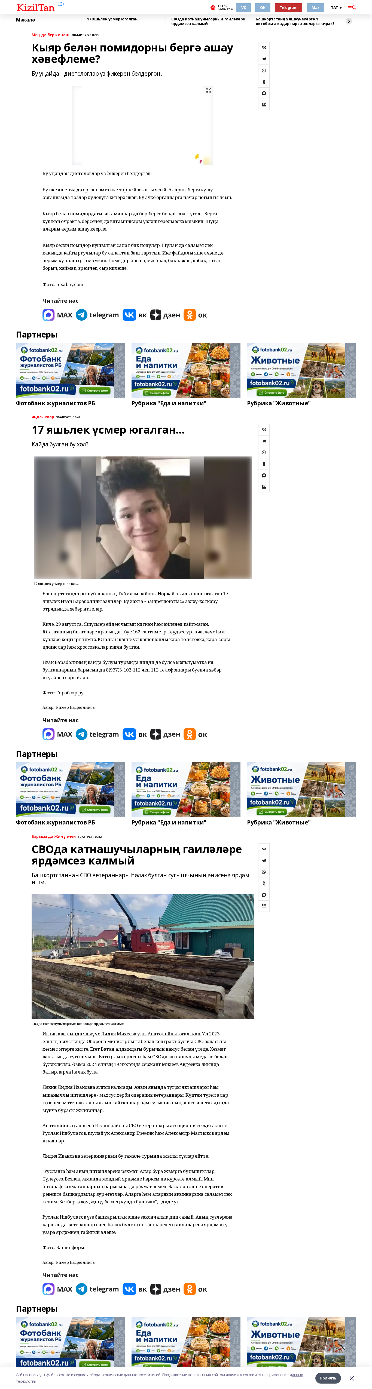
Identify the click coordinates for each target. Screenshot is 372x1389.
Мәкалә (25, 20)
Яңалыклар (43, 417)
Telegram (289, 7)
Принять (328, 1378)
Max (315, 7)
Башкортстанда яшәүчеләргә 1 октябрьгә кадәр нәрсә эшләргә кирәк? (295, 21)
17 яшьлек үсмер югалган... (113, 19)
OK (262, 7)
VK (243, 7)
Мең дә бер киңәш (50, 35)
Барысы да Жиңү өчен (54, 836)
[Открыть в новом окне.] (57, 315)
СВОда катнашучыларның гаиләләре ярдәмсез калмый (208, 21)
